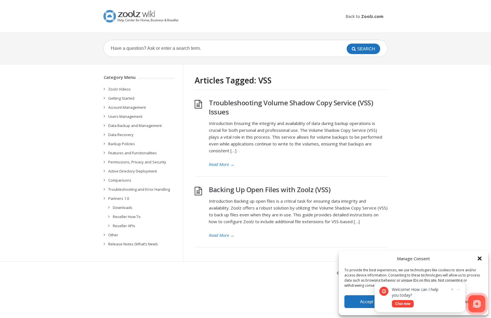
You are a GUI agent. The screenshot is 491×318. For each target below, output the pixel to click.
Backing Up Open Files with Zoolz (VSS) (269, 189)
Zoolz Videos (119, 89)
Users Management (125, 116)
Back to (364, 16)
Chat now (402, 304)
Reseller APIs (124, 225)
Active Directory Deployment (132, 171)
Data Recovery (121, 134)
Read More (221, 164)
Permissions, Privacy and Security (137, 162)
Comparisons (119, 180)
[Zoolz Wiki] (141, 16)
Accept (366, 301)
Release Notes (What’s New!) (132, 244)
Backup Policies (121, 143)
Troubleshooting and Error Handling (139, 189)
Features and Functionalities (132, 152)
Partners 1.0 (118, 198)
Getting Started (121, 98)
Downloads (122, 207)
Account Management (127, 107)
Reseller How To (127, 216)
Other (113, 234)
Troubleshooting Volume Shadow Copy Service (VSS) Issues (291, 107)
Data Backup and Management (135, 125)
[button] (479, 258)
